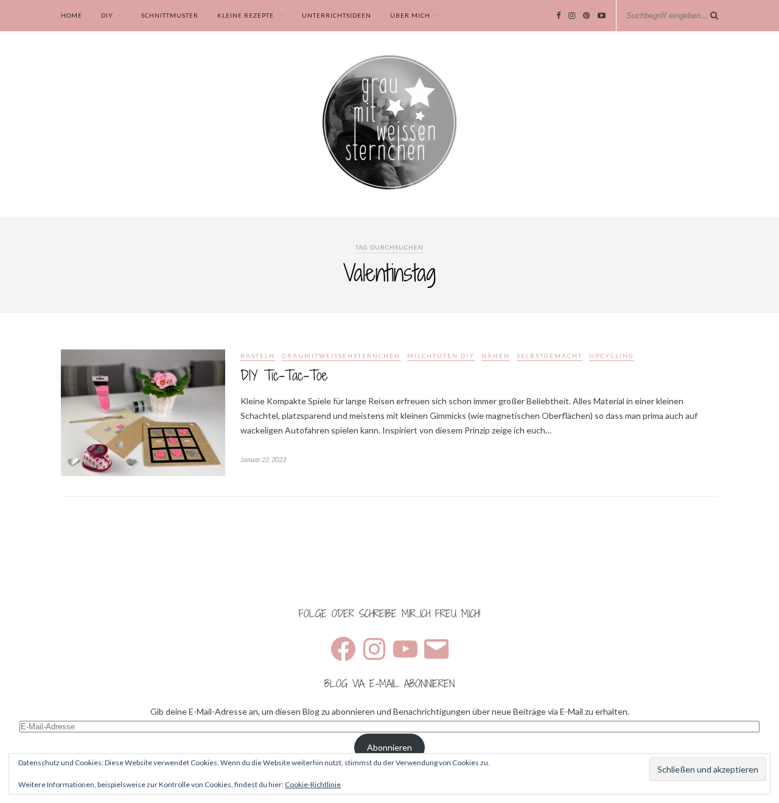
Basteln (257, 355)
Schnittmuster (169, 15)
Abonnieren (389, 747)
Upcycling (611, 355)
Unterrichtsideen (336, 15)
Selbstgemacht (549, 355)
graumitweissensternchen (341, 355)
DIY (107, 15)
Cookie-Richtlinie (313, 784)
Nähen (495, 355)
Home (71, 15)
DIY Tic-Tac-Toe (283, 375)
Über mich (410, 15)
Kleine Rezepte (245, 15)
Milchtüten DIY (441, 355)
